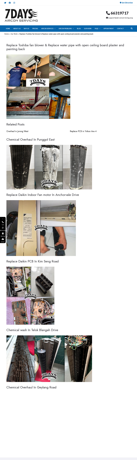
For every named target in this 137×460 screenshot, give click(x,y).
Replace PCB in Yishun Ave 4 (83, 131)
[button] (54, 28)
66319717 (119, 13)
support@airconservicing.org (120, 18)
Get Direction (127, 3)
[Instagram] (14, 3)
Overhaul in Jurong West (17, 131)
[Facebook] (10, 3)
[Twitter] (5, 3)
